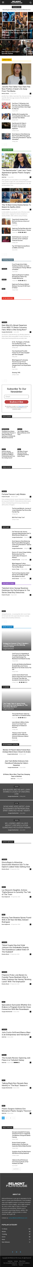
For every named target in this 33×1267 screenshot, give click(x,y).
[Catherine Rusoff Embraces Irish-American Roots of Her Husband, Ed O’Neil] (6, 1162)
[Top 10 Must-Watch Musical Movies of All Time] (24, 425)
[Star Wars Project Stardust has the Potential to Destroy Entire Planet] (24, 445)
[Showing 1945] (6, 375)
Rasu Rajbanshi (6, 896)
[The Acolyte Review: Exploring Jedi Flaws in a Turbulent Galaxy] (6, 716)
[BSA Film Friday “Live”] (6, 520)
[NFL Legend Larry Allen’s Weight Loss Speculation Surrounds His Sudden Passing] (16, 825)
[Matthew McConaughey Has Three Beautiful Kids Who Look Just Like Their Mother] (6, 116)
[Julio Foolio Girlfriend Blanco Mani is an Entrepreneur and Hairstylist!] (16, 1023)
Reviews (4, 279)
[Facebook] (12, 1252)
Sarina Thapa (15, 569)
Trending (4, 83)
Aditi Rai (4, 177)
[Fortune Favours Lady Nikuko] (16, 481)
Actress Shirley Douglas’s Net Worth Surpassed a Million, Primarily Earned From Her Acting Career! (8, 455)
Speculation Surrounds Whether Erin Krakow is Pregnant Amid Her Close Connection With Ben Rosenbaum (16, 1007)
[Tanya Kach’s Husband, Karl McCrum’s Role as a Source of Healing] (6, 222)
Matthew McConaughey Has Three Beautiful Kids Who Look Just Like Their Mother (21, 116)
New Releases (5, 429)
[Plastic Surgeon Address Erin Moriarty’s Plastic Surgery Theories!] (16, 1099)
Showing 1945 (16, 372)
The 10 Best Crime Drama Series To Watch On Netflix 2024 (16, 206)
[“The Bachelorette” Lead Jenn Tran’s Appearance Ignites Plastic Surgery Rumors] (16, 160)
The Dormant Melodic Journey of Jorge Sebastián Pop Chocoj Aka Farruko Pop (21, 510)
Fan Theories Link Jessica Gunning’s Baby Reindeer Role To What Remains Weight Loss (21, 533)
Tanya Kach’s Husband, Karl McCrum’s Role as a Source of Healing (20, 221)
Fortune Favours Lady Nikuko (14, 494)
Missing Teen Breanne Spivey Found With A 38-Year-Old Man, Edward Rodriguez (16, 920)
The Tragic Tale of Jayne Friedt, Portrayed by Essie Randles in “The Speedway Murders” (15, 705)
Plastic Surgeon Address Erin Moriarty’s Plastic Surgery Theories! (16, 1110)
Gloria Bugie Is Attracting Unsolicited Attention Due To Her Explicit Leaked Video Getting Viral (16, 864)
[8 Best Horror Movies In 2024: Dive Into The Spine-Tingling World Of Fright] (16, 26)
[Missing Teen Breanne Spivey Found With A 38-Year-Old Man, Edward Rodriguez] (16, 908)
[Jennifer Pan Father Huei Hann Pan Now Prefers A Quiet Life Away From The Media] (16, 74)
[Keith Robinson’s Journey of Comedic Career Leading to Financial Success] (6, 239)
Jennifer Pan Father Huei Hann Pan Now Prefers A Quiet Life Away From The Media (16, 89)
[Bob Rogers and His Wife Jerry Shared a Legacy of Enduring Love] (16, 791)
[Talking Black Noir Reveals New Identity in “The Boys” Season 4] (16, 1073)
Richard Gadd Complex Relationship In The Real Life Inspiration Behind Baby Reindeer (21, 1144)
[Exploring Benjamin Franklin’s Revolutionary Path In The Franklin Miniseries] (6, 277)
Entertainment (5, 167)
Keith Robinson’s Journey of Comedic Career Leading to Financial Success (20, 238)
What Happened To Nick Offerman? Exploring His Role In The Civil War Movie (21, 565)
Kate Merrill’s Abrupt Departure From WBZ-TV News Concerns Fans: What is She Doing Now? (14, 327)
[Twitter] (20, 1252)
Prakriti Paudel (6, 209)
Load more (16, 1169)
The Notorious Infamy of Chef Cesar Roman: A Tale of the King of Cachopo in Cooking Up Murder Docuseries (8, 434)
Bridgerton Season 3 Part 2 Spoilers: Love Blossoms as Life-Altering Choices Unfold (16, 645)
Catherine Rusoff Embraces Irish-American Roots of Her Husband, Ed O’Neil (20, 1161)
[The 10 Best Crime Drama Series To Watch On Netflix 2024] (16, 195)
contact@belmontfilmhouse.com (18, 1218)
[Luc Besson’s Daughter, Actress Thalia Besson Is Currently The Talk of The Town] (16, 880)
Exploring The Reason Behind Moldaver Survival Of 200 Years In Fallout (21, 286)
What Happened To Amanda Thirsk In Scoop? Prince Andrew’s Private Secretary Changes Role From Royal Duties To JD (21, 363)
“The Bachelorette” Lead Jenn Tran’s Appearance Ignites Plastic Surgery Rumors (16, 172)
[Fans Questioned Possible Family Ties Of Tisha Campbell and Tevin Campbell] (6, 353)
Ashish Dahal (15, 578)
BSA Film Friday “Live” (18, 517)
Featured (4, 491)
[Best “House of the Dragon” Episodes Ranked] (13, 48)
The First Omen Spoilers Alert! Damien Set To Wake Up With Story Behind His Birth (20, 574)
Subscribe (16, 402)
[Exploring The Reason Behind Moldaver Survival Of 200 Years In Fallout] (6, 286)
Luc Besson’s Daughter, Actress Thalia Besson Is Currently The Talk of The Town (16, 892)
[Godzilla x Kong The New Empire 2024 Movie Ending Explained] (6, 1154)
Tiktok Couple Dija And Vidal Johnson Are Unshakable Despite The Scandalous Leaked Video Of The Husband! (15, 948)
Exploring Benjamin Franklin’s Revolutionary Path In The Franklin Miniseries (20, 276)
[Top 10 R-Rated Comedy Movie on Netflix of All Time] (6, 248)
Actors (3, 449)
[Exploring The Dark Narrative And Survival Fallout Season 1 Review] (6, 231)
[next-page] (6, 144)
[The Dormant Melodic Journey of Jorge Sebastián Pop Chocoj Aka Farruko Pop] (6, 511)
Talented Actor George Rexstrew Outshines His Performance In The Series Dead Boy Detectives (16, 590)
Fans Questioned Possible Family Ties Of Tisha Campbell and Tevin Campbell (20, 352)
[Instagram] (16, 1252)
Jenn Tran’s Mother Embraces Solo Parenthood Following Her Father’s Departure (16, 763)
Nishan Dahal (5, 93)
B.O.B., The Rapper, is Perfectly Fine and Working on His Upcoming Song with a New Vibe (21, 343)
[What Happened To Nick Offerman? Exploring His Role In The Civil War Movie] (6, 566)
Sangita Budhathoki (7, 332)
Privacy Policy (21, 406)
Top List (4, 27)
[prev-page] (3, 144)
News (3, 288)
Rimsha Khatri (5, 869)
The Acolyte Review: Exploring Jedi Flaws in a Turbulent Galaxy (16, 1059)
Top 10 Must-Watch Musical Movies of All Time (23, 433)
